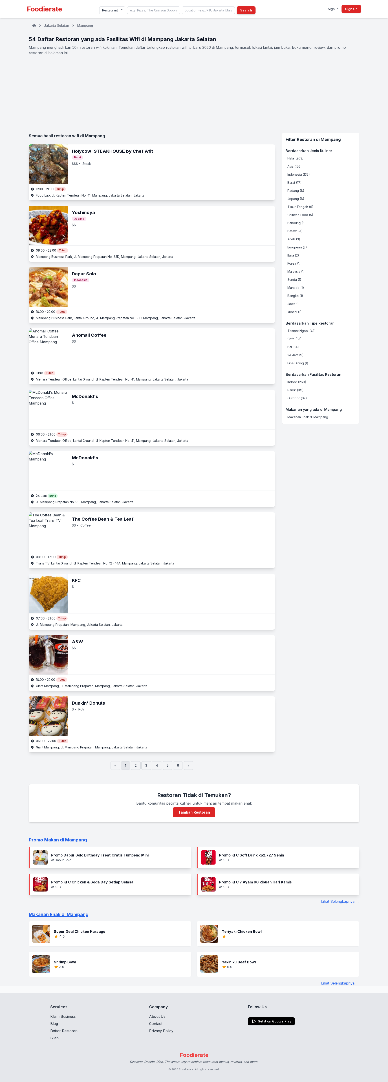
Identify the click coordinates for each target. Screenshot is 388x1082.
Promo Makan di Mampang (58, 840)
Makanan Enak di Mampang (307, 417)
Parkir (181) (295, 390)
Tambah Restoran (194, 812)
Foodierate (44, 9)
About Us (157, 1016)
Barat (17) (294, 182)
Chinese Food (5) (300, 215)
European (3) (297, 247)
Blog (54, 1023)
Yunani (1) (294, 312)
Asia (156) (294, 166)
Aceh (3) (293, 239)
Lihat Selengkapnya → (340, 901)
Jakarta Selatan (56, 25)
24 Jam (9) (295, 355)
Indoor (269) (296, 382)
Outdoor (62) (297, 398)
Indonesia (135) (298, 174)
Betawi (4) (295, 231)
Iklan (54, 1038)
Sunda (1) (294, 279)
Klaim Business (63, 1016)
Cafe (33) (294, 339)
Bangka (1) (295, 296)
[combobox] (153, 10)
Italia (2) (293, 255)
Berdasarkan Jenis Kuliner (309, 150)
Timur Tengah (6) (300, 207)
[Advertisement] (194, 94)
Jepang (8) (295, 199)
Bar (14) (293, 347)
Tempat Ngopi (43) (301, 331)
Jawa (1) (293, 304)
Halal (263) (295, 158)
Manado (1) (295, 288)
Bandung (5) (296, 223)
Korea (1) (294, 263)
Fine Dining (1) (297, 363)
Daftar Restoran (63, 1031)
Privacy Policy (161, 1031)
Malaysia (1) (296, 271)
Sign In (333, 9)
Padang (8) (295, 191)
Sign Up (351, 9)
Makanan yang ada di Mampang (314, 409)
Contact (155, 1023)
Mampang (85, 25)
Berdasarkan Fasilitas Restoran (313, 374)
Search (246, 10)
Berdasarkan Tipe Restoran (310, 323)
